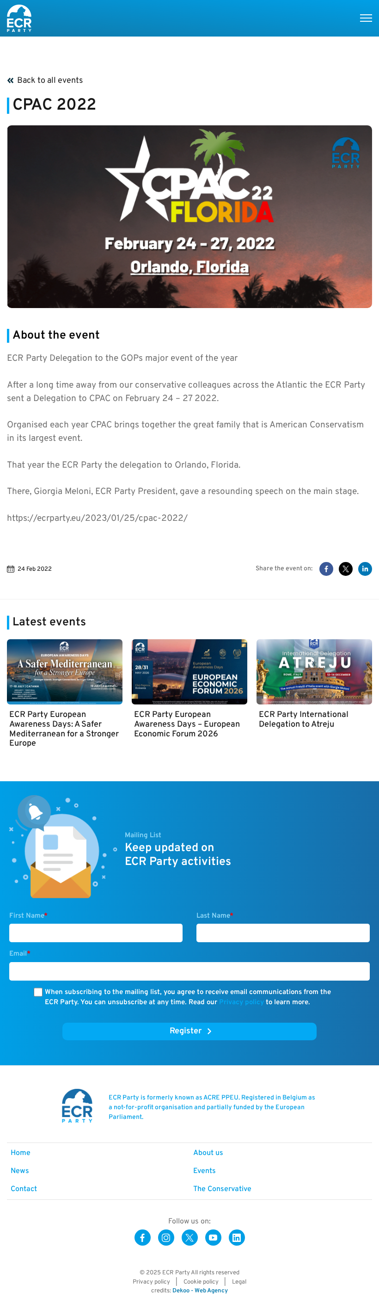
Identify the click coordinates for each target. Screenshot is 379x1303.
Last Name (214, 916)
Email (20, 954)
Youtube (213, 1237)
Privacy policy (241, 1002)
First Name (28, 916)
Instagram (166, 1237)
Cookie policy (201, 1282)
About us (208, 1153)
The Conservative (222, 1189)
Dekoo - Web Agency (200, 1291)
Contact (24, 1189)
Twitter (190, 1237)
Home (21, 1153)
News (20, 1171)
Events (204, 1171)
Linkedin (237, 1237)
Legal (239, 1282)
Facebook (142, 1237)
